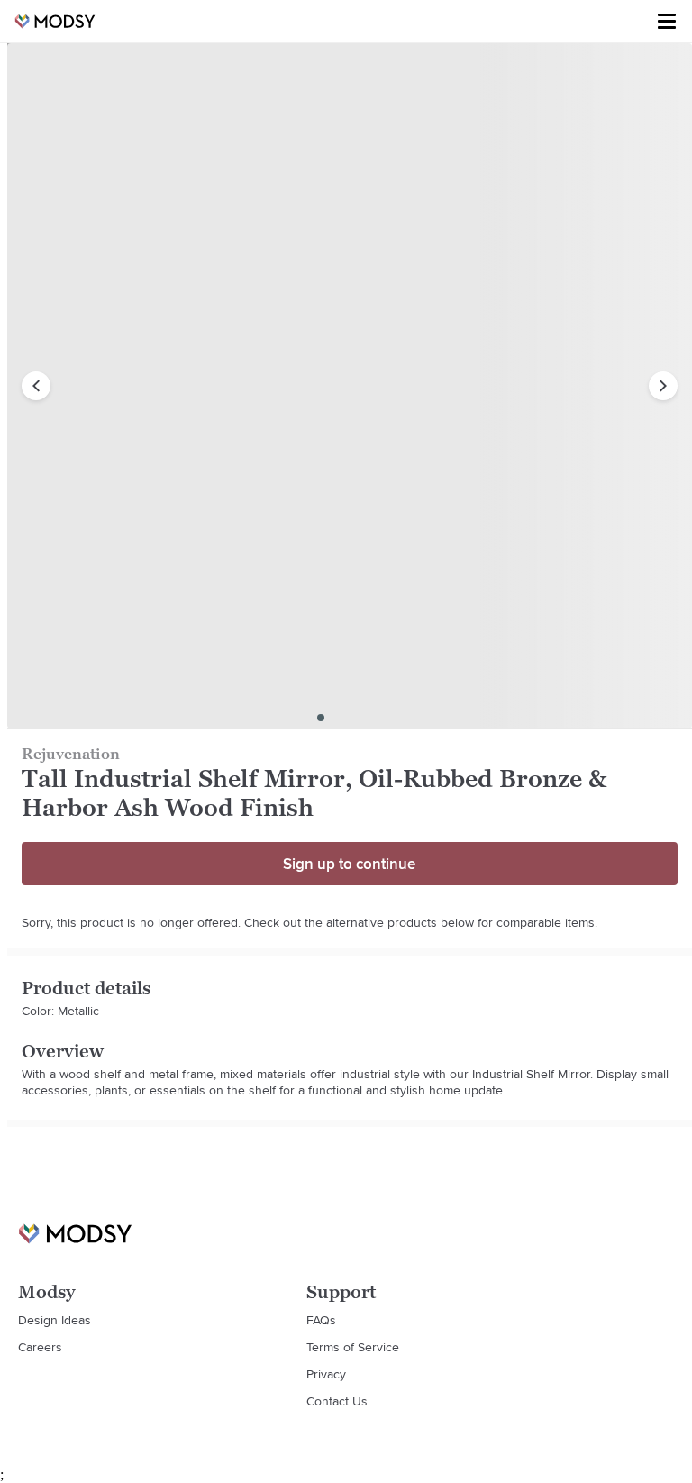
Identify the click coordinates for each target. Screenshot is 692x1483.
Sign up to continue (349, 863)
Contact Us (337, 1401)
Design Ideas (54, 1320)
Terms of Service (352, 1347)
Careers (40, 1347)
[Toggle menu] (667, 22)
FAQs (321, 1320)
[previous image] (36, 385)
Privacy (326, 1374)
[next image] (663, 385)
